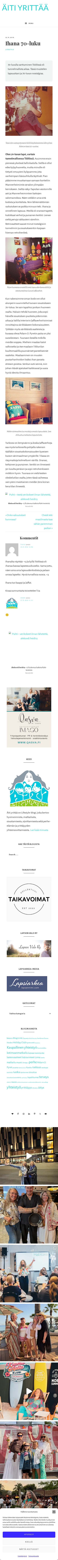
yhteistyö (14, 1087)
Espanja (26, 1038)
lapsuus (31, 1053)
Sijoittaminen (24, 1072)
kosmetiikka (41, 1048)
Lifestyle (9, 49)
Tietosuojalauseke (33, 1556)
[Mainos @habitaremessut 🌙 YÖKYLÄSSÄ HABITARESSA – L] (29, 1273)
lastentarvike (39, 1053)
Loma (37, 1057)
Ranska (29, 1068)
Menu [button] (31, 23)
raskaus (36, 1067)
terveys (44, 1077)
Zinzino (35, 1088)
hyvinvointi (30, 1043)
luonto (43, 1057)
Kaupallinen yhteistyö (22, 1047)
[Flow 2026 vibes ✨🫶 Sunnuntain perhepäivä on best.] (29, 1450)
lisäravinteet (28, 1057)
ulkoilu (9, 1082)
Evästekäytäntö (22, 1556)
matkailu (11, 1062)
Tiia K (23, 544)
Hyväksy (29, 1535)
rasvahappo (44, 1067)
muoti (19, 1062)
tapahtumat (33, 1077)
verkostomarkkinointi (34, 1082)
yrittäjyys (26, 1087)
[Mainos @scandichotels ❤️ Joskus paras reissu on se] (29, 1156)
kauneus (37, 1043)
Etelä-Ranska (33, 1038)
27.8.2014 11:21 (27, 600)
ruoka (16, 1072)
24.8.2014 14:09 (27, 547)
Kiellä (29, 1542)
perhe (33, 1062)
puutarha (15, 1067)
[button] (54, 1512)
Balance (10, 1038)
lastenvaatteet (14, 1057)
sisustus (33, 1072)
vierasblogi (45, 1082)
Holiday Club (19, 1042)
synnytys (24, 1077)
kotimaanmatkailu (17, 1052)
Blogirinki (18, 1038)
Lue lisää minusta (39, 830)
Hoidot (10, 1043)
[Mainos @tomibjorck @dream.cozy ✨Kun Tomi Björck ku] (29, 1215)
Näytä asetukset (29, 1549)
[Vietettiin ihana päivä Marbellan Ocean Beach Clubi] (29, 1332)
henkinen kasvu (42, 1038)
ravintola (9, 1072)
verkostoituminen (22, 1082)
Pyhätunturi (22, 1067)
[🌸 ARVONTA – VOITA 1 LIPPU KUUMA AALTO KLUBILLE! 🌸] (29, 1391)
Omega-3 (25, 1062)
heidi (23, 598)
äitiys (41, 1087)
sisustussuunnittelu (14, 1077)
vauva (14, 1082)
